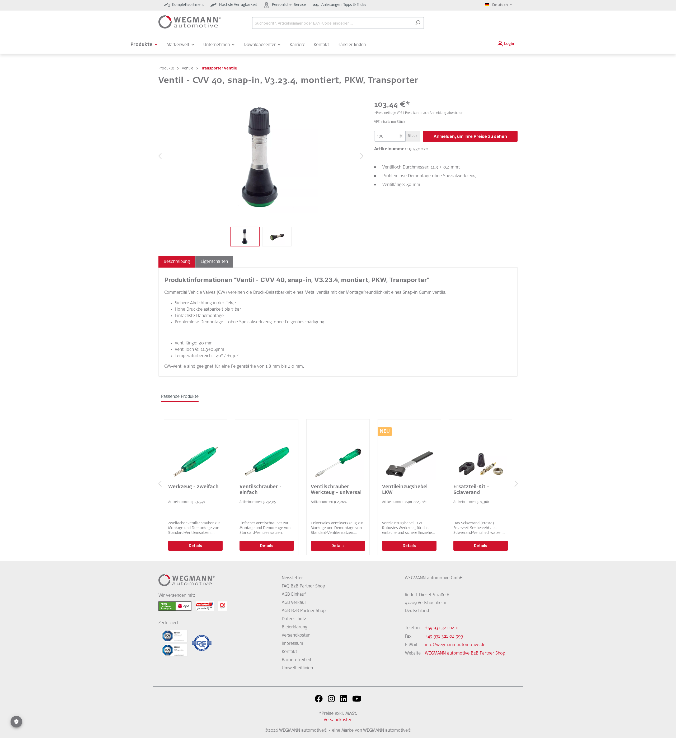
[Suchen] (417, 23)
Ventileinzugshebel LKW (405, 490)
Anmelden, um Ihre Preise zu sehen (470, 136)
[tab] (176, 262)
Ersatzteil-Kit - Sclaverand (471, 490)
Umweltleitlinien (297, 668)
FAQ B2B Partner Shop (303, 586)
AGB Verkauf (294, 603)
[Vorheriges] (160, 156)
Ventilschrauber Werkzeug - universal (336, 490)
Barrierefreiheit (296, 660)
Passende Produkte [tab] (180, 397)
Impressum (292, 644)
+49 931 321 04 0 (441, 628)
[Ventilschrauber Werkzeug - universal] (338, 453)
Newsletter (292, 578)
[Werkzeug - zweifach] (195, 453)
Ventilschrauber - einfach (260, 490)
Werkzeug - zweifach (193, 487)
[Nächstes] (362, 156)
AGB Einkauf (294, 594)
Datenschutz (294, 619)
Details (195, 545)
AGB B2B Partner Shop (304, 611)
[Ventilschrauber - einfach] (267, 453)
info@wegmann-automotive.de (455, 645)
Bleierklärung (294, 627)
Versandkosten (296, 635)
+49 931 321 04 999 (444, 636)
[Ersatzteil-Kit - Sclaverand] (480, 453)
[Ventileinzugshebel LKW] (409, 453)
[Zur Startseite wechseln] (189, 22)
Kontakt (289, 652)
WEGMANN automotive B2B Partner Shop (465, 653)
